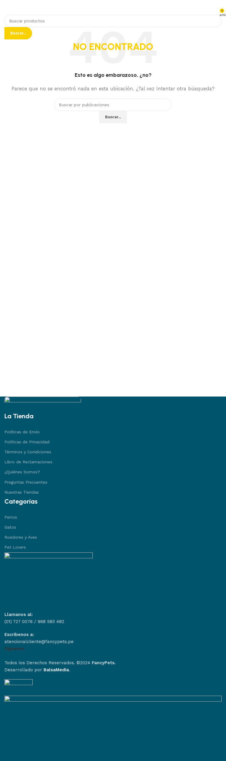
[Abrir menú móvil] (6, 10)
